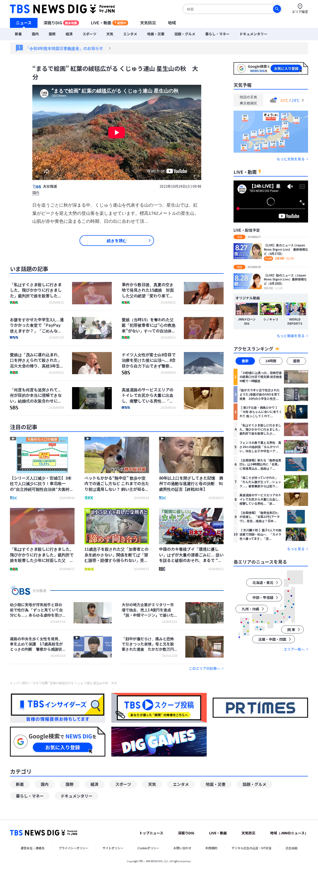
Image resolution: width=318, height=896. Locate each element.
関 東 (291, 629)
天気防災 (148, 23)
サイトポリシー (113, 848)
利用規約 (211, 848)
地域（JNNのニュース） (289, 832)
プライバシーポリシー (73, 848)
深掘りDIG (60, 23)
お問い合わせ (182, 848)
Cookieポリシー (148, 848)
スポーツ (89, 33)
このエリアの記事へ (204, 668)
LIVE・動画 (108, 23)
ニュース (24, 23)
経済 (69, 33)
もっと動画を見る (291, 335)
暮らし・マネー (217, 33)
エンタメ (130, 33)
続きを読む (117, 240)
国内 (35, 33)
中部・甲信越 (262, 597)
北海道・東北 (262, 582)
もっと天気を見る (291, 159)
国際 (52, 33)
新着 (18, 33)
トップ (14, 683)
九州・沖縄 (250, 608)
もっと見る (296, 548)
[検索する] (277, 9)
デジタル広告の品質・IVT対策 (252, 848)
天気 (109, 33)
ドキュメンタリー (253, 33)
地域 (172, 23)
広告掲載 (292, 848)
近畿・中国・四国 (272, 639)
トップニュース (151, 832)
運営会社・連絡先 (32, 848)
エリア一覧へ (294, 649)
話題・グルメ (184, 33)
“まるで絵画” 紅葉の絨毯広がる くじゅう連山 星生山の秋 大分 (74, 683)
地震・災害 (155, 33)
